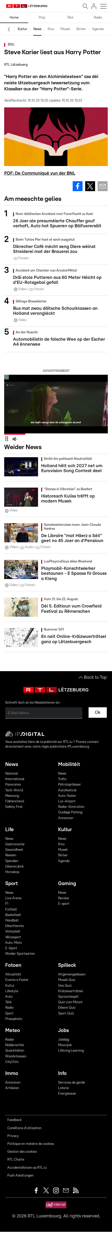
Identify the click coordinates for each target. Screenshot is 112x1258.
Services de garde (71, 1082)
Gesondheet (14, 850)
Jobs (63, 1030)
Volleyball (12, 931)
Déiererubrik (14, 866)
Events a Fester (17, 980)
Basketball (13, 915)
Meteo (12, 1030)
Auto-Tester (67, 796)
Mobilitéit (69, 764)
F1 (6, 904)
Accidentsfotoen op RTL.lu (27, 1167)
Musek (65, 29)
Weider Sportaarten (20, 954)
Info (62, 1073)
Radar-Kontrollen (71, 807)
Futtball (11, 909)
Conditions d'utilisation (24, 1128)
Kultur (22, 29)
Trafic (62, 779)
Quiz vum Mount (70, 1002)
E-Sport (11, 948)
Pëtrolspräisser (69, 784)
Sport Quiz (66, 1013)
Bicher (81, 29)
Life (9, 829)
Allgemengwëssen (71, 974)
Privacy (13, 1136)
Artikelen (12, 1088)
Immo (11, 1073)
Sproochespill (68, 996)
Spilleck (67, 965)
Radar (9, 1039)
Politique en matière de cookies (30, 1144)
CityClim (11, 1062)
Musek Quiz (66, 980)
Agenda (98, 29)
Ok (98, 712)
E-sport (64, 904)
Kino (51, 29)
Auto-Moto (13, 943)
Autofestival (67, 790)
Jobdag (63, 1039)
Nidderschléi (14, 1045)
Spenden (11, 861)
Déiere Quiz (67, 1007)
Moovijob (65, 1045)
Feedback (14, 1120)
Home (14, 17)
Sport (11, 883)
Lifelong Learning (71, 1050)
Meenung (12, 796)
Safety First (14, 807)
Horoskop (12, 872)
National (11, 773)
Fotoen (13, 965)
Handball (12, 920)
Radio (98, 17)
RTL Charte (15, 1159)
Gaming (67, 883)
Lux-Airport (67, 801)
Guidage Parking (70, 812)
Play (42, 17)
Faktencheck (14, 801)
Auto (9, 996)
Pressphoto (13, 1019)
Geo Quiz (65, 985)
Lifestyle (11, 991)
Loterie (63, 1088)
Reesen (10, 855)
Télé (70, 17)
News (37, 29)
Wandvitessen (15, 1056)
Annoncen (65, 818)
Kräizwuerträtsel (70, 991)
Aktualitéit (13, 974)
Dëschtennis (14, 926)
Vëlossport (13, 937)
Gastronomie (14, 844)
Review (63, 898)
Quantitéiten (14, 1050)
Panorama (13, 784)
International (14, 779)
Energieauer (67, 1093)
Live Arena (13, 898)
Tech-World (14, 790)
